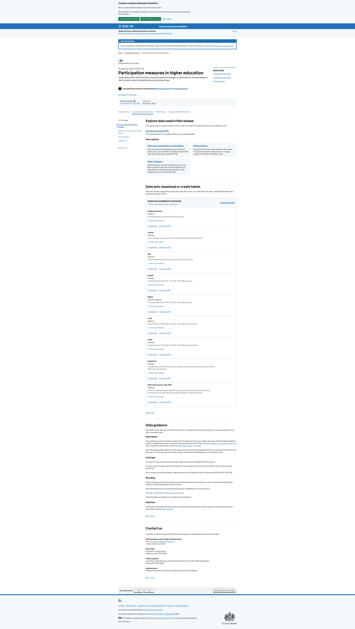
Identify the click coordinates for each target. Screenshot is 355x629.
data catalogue (167, 509)
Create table (152, 226)
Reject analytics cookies (151, 19)
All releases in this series (127, 95)
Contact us (122, 141)
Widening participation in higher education (171, 89)
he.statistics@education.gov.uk (163, 541)
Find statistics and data (132, 53)
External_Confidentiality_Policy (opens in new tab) (165, 493)
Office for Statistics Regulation (162, 614)
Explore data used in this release (127, 126)
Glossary (170, 606)
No (151, 591)
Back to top (122, 148)
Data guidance (123, 137)
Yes (140, 591)
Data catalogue (155, 161)
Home (120, 53)
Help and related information (179, 112)
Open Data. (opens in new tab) (189, 446)
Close (234, 31)
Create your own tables (222, 78)
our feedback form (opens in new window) (217, 46)
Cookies (121, 606)
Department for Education (130, 103)
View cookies (167, 19)
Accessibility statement (156, 606)
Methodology (161, 112)
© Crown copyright (229, 623)
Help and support (181, 606)
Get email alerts (219, 81)
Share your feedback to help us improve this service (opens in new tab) (144, 33)
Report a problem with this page (224, 591)
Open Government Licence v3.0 (160, 618)
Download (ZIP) (165, 226)
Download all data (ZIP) (222, 74)
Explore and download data (142, 112)
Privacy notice (131, 606)
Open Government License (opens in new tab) (219, 443)
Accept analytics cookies (128, 19)
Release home (124, 112)
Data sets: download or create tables (129, 132)
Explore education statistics (173, 26)
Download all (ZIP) (227, 203)
